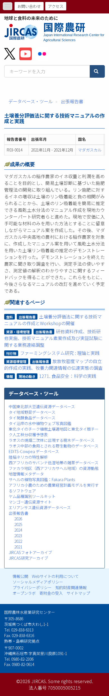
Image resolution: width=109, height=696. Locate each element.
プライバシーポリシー (32, 587)
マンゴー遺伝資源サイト (30, 502)
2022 (18, 541)
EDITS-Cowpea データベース (34, 451)
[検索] (97, 71)
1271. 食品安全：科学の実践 (67, 376)
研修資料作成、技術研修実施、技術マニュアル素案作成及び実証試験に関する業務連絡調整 (53, 338)
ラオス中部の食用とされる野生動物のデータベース (53, 446)
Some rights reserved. (70, 681)
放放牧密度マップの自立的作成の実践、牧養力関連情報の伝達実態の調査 (53, 364)
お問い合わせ (29, 6)
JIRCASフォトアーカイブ (30, 552)
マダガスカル (89, 150)
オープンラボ (24, 593)
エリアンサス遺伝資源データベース (40, 507)
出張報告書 (72, 101)
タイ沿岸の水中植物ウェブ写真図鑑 (40, 423)
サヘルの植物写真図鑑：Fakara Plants (42, 479)
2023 (18, 535)
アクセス (55, 6)
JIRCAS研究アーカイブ (28, 558)
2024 (18, 530)
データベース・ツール (30, 101)
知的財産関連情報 (71, 587)
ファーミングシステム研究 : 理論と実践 (59, 353)
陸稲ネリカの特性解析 (28, 457)
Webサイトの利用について (55, 576)
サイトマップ (78, 593)
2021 (18, 547)
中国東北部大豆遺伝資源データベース (42, 406)
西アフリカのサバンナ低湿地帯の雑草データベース (53, 462)
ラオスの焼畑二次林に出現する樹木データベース (51, 440)
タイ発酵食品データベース (32, 418)
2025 (18, 524)
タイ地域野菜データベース (32, 412)
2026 (18, 519)
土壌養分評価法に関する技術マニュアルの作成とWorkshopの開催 (53, 320)
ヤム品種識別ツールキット (32, 496)
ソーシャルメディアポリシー (38, 582)
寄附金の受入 (51, 593)
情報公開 (20, 576)
